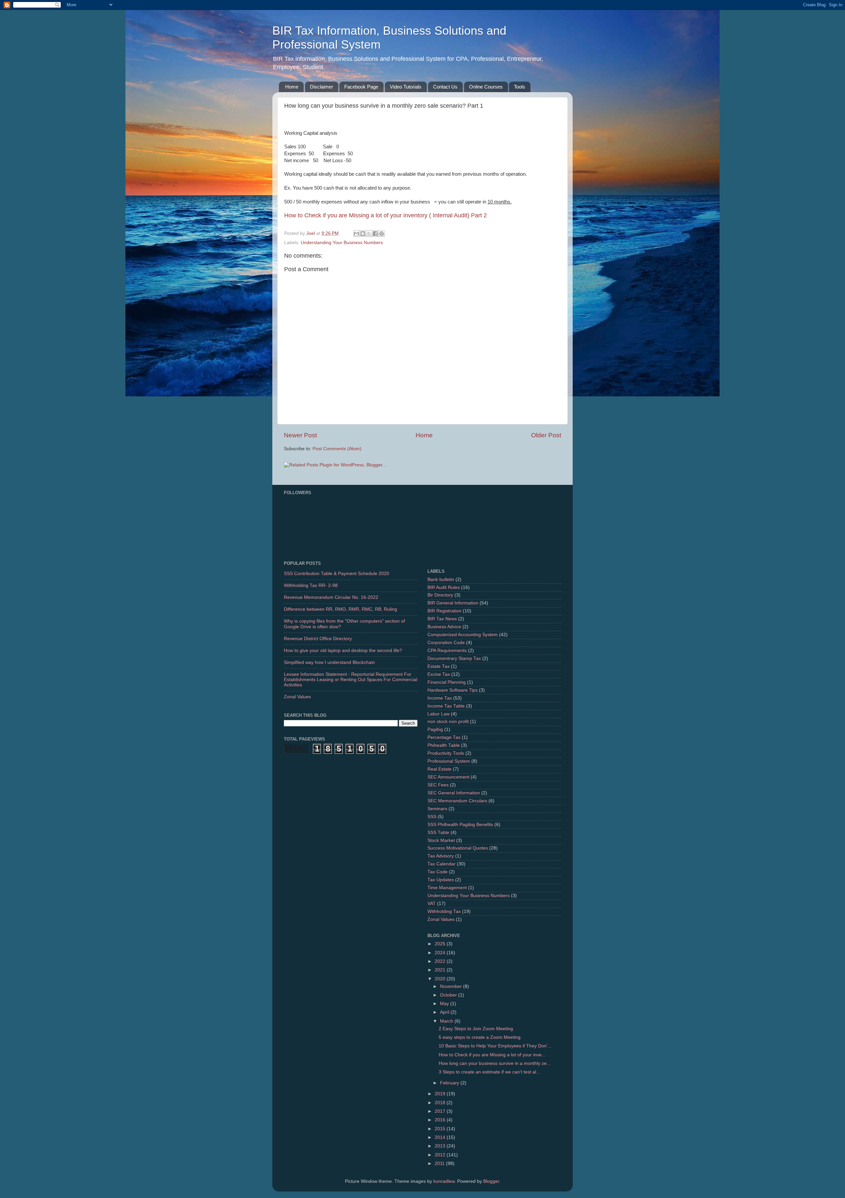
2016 (441, 1119)
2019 (441, 1093)
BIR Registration (444, 610)
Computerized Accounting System (462, 634)
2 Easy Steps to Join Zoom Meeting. (476, 1028)
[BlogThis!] (362, 233)
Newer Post (300, 435)
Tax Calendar (441, 863)
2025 (441, 943)
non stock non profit (448, 721)
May (445, 1003)
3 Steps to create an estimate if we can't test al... (489, 1072)
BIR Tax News (442, 618)
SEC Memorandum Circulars (457, 800)
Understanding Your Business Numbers (342, 242)
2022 (441, 961)
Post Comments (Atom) (337, 448)
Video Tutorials (406, 87)
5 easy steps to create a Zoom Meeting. (480, 1037)
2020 (441, 978)
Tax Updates (440, 879)
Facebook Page (361, 87)
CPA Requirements (447, 650)
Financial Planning (446, 682)
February (450, 1082)
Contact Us (445, 87)
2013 (441, 1146)
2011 (440, 1163)
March (447, 1021)
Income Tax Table (446, 706)
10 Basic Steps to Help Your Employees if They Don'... (495, 1045)
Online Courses (486, 87)
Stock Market (441, 840)
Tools (519, 87)
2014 (441, 1137)
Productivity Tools (445, 753)
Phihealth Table (443, 745)
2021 (441, 969)
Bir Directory (440, 595)
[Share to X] (369, 233)
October (449, 995)
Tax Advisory (440, 855)
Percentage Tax (443, 737)
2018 (441, 1102)
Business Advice (444, 626)
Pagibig (435, 729)
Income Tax (439, 698)
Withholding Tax (444, 911)
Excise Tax (438, 674)
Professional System (448, 761)
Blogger (491, 1181)
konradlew (444, 1181)
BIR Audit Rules (443, 587)
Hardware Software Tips (452, 690)
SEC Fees (438, 784)
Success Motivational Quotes (457, 848)
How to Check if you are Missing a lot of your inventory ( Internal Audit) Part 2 (385, 215)
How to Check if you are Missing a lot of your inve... (492, 1054)
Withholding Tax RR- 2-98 (311, 585)
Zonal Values (297, 696)
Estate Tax (438, 666)
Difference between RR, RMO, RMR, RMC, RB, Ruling (340, 609)
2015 (441, 1128)
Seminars (437, 808)
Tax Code (437, 871)
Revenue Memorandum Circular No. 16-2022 (331, 597)
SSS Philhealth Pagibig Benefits (460, 824)
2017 (441, 1111)
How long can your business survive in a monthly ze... (495, 1063)
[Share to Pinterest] (381, 233)
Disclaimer (321, 87)
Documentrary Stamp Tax (454, 658)
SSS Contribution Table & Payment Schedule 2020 (336, 573)
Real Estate (439, 769)
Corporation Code (446, 642)
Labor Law (438, 713)
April (445, 1012)
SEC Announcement (448, 777)
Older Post (546, 435)
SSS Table (438, 832)
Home (291, 87)
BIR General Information (452, 602)
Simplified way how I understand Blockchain (329, 662)
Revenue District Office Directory (318, 638)
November (451, 986)
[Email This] (356, 233)
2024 (441, 952)
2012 (441, 1154)
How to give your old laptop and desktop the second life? (343, 650)
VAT (431, 903)
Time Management (447, 887)
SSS (431, 816)
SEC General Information (453, 792)
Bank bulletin (440, 579)
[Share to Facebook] (375, 233)
